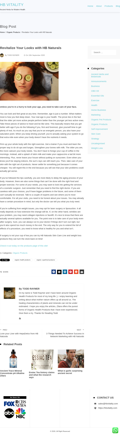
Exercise (95, 100)
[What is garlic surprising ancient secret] (71, 358)
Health (94, 105)
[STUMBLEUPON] (76, 272)
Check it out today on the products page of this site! (24, 246)
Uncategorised (98, 143)
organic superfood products (46, 260)
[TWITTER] (59, 272)
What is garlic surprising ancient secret (70, 372)
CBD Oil (95, 91)
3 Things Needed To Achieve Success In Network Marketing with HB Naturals (65, 333)
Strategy (95, 139)
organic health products (22, 260)
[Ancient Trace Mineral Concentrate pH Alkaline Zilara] (13, 358)
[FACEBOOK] (53, 272)
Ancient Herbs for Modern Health (12, 10)
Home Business (98, 110)
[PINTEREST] (70, 272)
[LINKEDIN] (65, 272)
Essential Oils (97, 96)
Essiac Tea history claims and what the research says (41, 375)
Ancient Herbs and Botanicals (100, 75)
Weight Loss (97, 148)
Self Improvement (99, 129)
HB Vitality (12, 5)
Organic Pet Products (101, 119)
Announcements (98, 81)
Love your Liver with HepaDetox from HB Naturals (19, 333)
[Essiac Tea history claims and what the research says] (42, 359)
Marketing (95, 115)
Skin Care (95, 134)
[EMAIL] (82, 272)
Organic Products (20, 253)
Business (95, 86)
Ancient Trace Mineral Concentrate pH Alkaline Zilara (12, 373)
